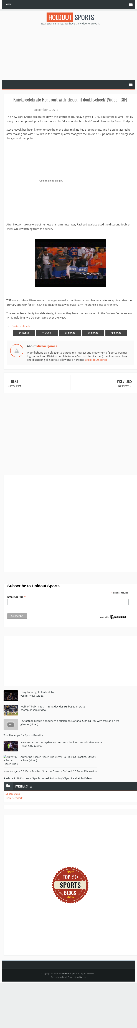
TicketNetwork (14, 798)
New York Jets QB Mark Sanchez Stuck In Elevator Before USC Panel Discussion (50, 771)
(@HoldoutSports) (96, 359)
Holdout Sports (70, 973)
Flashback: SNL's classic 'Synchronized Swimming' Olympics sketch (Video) (48, 778)
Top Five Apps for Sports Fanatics (23, 735)
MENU (9, 4)
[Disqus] (70, 523)
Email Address (16, 597)
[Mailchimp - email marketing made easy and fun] (113, 616)
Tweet (25, 332)
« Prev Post (14, 386)
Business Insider (22, 326)
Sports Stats (13, 793)
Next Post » (124, 386)
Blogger (82, 977)
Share (48, 332)
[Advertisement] (70, 52)
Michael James (46, 346)
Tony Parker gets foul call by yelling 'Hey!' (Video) (37, 693)
